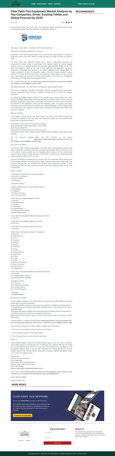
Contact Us (21, 440)
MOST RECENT (42, 4)
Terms (74, 453)
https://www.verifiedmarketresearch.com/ (30, 368)
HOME (33, 4)
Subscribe (57, 443)
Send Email (18, 360)
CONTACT (57, 4)
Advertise (27, 440)
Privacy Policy (82, 453)
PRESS (50, 4)
